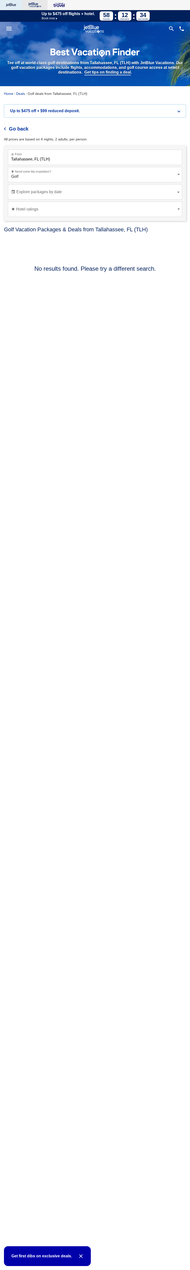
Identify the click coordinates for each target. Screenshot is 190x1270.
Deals (20, 94)
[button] (95, 111)
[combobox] (96, 159)
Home (8, 94)
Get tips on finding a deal (107, 72)
